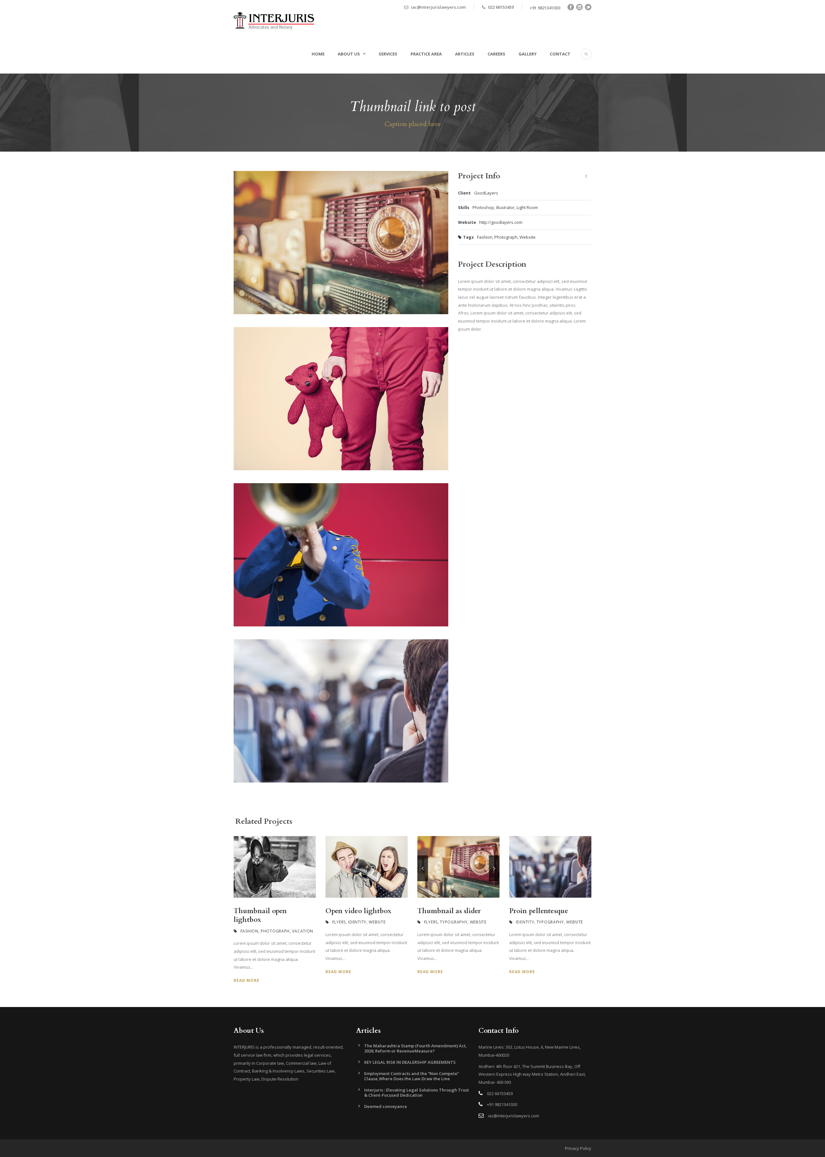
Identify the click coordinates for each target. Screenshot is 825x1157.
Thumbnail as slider (449, 911)
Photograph (506, 237)
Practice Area (426, 54)
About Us (349, 54)
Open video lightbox (358, 911)
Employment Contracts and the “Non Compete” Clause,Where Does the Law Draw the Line (411, 1076)
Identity (357, 922)
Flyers (339, 922)
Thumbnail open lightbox (260, 915)
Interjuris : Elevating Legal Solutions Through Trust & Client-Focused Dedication (416, 1092)
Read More (246, 980)
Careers (496, 54)
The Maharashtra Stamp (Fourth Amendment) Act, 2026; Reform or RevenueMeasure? (415, 1048)
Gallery (528, 54)
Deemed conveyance (385, 1106)
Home (318, 54)
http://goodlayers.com (500, 222)
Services (388, 54)
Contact (560, 54)
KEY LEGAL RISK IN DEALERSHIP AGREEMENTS (410, 1062)
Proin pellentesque (538, 911)
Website (527, 237)
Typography (453, 922)
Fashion (484, 237)
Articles (464, 54)
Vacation (302, 931)
